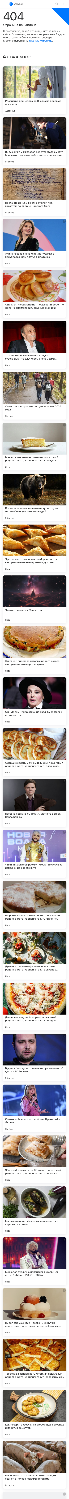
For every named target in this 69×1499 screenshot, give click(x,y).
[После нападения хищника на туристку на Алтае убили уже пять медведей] (34, 497)
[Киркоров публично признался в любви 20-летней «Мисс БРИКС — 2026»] (34, 1261)
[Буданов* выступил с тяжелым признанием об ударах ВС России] (34, 1057)
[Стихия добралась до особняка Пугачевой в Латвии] (34, 1108)
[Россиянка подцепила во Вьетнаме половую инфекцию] (34, 90)
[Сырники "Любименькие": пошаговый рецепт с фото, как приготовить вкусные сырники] (34, 294)
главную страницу (40, 40)
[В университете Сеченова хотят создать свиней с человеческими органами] (34, 1465)
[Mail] (11, 4)
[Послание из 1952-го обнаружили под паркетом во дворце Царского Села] (34, 192)
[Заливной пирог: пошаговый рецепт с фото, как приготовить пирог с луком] (34, 650)
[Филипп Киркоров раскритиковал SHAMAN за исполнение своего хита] (34, 854)
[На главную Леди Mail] (17, 4)
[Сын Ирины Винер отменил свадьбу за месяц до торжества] (34, 701)
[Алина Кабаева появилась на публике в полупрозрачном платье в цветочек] (34, 243)
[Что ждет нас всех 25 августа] (34, 599)
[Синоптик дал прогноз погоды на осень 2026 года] (34, 396)
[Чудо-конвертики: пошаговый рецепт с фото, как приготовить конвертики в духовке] (34, 548)
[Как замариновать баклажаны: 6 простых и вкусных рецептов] (34, 1210)
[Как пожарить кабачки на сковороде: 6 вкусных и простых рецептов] (34, 1414)
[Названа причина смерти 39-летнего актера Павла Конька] (34, 803)
